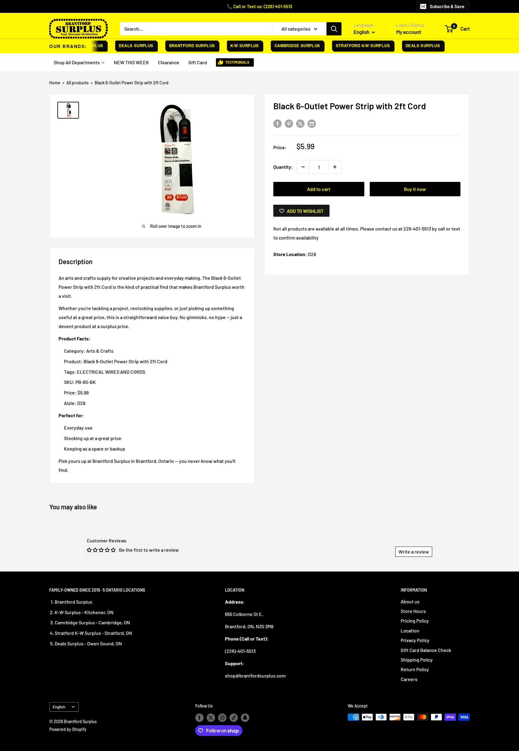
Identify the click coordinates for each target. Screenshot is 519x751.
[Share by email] (312, 123)
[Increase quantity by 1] (335, 167)
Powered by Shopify (67, 729)
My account (408, 32)
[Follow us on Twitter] (211, 717)
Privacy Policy (415, 640)
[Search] (333, 28)
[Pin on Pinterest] (289, 123)
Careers (409, 679)
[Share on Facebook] (277, 123)
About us (410, 601)
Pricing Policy (415, 620)
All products (77, 82)
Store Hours (413, 611)
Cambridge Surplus (291, 45)
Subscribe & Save (447, 6)
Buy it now (415, 189)
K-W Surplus (238, 45)
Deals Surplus (130, 45)
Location (410, 630)
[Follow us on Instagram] (222, 717)
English (59, 706)
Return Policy (415, 669)
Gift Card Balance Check (426, 650)
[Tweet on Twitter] (300, 123)
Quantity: (283, 167)
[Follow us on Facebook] (199, 717)
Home (54, 82)
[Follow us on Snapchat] (245, 717)
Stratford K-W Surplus (356, 45)
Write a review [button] (414, 551)
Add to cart (318, 189)
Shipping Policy (417, 659)
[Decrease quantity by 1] (303, 167)
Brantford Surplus (186, 45)
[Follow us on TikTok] (233, 717)
